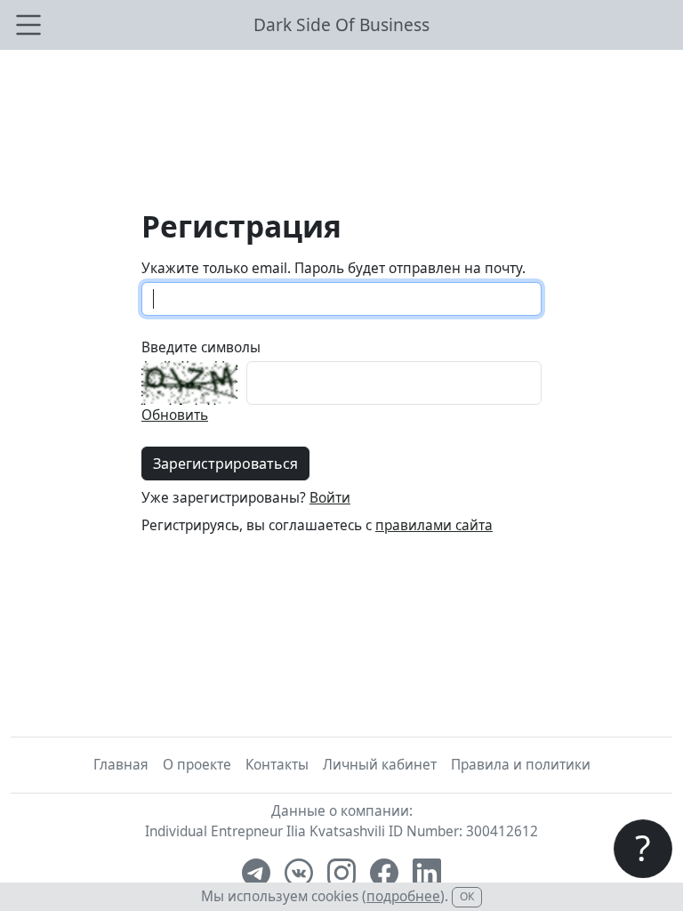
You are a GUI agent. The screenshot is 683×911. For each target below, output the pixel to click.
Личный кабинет (380, 764)
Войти (329, 497)
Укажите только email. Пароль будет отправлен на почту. (333, 268)
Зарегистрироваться (225, 463)
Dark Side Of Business (341, 24)
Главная (121, 764)
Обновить (174, 415)
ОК (467, 896)
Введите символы (201, 347)
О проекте (197, 764)
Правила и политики (521, 764)
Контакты (277, 764)
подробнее (403, 896)
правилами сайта (434, 525)
